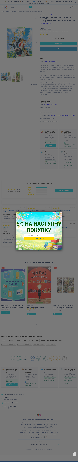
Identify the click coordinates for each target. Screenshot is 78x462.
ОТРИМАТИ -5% (39, 239)
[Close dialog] (59, 214)
